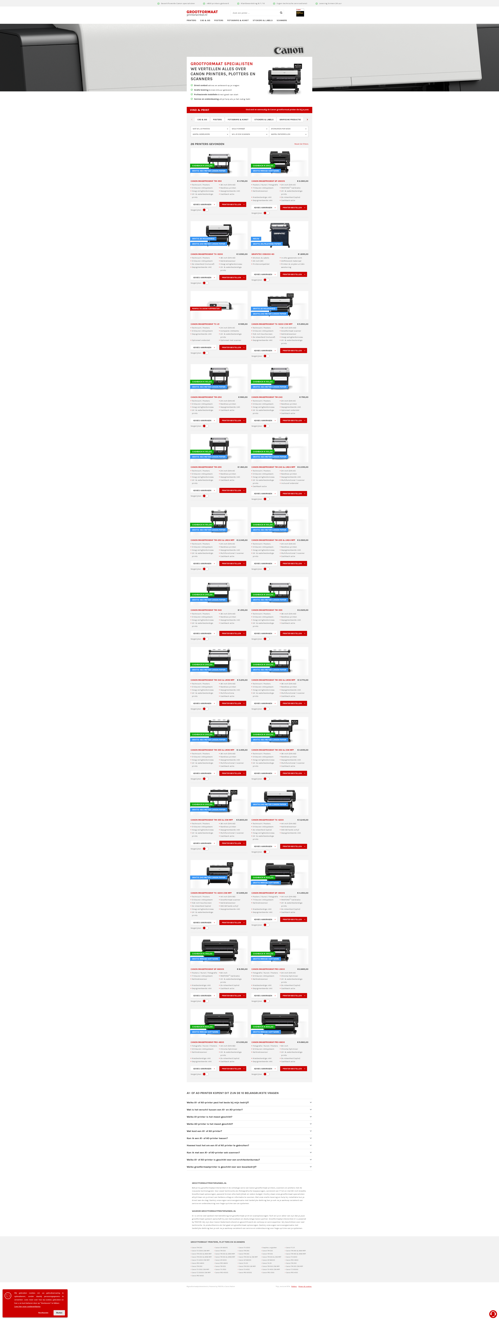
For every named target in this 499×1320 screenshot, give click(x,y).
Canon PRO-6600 (221, 1263)
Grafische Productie (290, 119)
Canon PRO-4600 (198, 1263)
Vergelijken (196, 210)
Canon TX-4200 (291, 1257)
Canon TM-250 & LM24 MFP (201, 1254)
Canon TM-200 (291, 1263)
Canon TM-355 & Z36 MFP (271, 1257)
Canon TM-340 (244, 1254)
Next (307, 119)
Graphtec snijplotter (269, 1248)
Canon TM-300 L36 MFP (247, 1266)
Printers (191, 20)
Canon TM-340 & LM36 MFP (296, 1254)
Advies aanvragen (202, 204)
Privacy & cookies (305, 1286)
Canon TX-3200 (244, 1248)
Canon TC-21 (290, 1248)
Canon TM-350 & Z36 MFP (248, 1257)
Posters (218, 20)
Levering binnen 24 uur (330, 3)
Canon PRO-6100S (245, 1272)
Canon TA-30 (267, 1263)
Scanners (282, 20)
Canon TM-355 (267, 1254)
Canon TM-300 (197, 1266)
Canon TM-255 (267, 1251)
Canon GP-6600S (268, 1260)
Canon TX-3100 (220, 1269)
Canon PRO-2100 (268, 1272)
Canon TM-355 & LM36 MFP (225, 1257)
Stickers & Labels (263, 20)
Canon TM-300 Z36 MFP (271, 1266)
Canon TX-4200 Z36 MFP (200, 1260)
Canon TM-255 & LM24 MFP (225, 1254)
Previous (192, 119)
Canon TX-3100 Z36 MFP (200, 1269)
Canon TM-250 (220, 1251)
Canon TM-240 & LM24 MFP (296, 1251)
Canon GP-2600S (221, 1248)
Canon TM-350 (197, 1248)
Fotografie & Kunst (238, 20)
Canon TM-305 (220, 1266)
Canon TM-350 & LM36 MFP (202, 1257)
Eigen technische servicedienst (292, 3)
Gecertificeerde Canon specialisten (178, 3)
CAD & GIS (205, 20)
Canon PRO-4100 (292, 1272)
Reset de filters (301, 144)
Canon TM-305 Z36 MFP (294, 1266)
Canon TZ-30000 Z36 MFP (201, 1272)
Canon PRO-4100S (221, 1272)
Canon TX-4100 (244, 1269)
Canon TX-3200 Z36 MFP (200, 1251)
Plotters (294, 1286)
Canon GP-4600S (245, 1260)
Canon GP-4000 (221, 1260)
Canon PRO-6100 (198, 1276)
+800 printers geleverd (218, 3)
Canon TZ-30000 (292, 1269)
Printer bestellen (231, 204)
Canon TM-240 (244, 1251)
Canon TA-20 (243, 1263)
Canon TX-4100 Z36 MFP (271, 1269)
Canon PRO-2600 (292, 1260)
